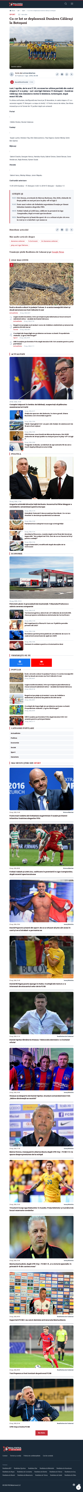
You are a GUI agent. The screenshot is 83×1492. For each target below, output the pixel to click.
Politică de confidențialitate (32, 1456)
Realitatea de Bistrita (40, 1472)
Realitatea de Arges (9, 1472)
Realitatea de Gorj (70, 1472)
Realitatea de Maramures (25, 1475)
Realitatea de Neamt (9, 1475)
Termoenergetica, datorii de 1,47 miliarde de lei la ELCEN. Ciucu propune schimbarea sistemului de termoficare (48, 614)
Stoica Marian (68, 812)
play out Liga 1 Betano (19, 245)
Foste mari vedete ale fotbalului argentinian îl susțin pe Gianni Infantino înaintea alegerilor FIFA (42, 205)
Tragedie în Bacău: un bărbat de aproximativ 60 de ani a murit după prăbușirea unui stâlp (48, 446)
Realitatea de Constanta (24, 1472)
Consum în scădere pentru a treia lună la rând (44, 644)
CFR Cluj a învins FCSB (20, 1427)
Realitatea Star (32, 1468)
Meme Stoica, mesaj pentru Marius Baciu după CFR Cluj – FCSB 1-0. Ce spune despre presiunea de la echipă (41, 1153)
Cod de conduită (48, 1456)
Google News (58, 252)
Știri (19, 10)
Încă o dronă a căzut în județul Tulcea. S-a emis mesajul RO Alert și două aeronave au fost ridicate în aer (40, 308)
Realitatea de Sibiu (70, 1475)
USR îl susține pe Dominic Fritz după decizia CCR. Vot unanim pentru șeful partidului (46, 718)
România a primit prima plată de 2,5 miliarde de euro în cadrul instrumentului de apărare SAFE (47, 635)
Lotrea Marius (28, 73)
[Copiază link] (57, 74)
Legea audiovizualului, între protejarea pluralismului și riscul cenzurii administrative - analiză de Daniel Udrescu (42, 318)
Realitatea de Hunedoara (64, 1468)
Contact (5, 1456)
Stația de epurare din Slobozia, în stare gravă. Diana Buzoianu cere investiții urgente (46, 414)
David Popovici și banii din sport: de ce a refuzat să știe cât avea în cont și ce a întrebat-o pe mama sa (43, 218)
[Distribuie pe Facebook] (62, 74)
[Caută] (66, 4)
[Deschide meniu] (72, 4)
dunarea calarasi (18, 241)
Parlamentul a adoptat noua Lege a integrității (44, 524)
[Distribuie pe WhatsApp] (67, 74)
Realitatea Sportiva (20, 1468)
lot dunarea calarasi (49, 241)
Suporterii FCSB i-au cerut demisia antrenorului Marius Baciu (38, 1320)
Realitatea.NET (7, 1468)
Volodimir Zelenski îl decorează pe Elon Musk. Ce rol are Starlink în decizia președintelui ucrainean (47, 514)
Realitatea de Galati (56, 1475)
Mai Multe (41, 1433)
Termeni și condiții (15, 1456)
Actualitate (14, 313)
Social (15, 329)
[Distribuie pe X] (71, 74)
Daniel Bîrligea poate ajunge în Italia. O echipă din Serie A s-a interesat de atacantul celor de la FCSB (38, 985)
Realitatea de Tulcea (41, 1475)
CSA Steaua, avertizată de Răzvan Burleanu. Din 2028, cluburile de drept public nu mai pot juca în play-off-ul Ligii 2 (44, 199)
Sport (23, 10)
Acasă (13, 10)
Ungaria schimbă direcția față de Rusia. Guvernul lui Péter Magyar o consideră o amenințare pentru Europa (41, 505)
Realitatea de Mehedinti (47, 1468)
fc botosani (33, 241)
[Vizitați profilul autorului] (12, 74)
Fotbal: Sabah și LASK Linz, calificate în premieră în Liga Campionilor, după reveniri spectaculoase (40, 212)
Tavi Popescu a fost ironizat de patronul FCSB (30, 1373)
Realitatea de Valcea (56, 1472)
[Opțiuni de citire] (78, 1487)
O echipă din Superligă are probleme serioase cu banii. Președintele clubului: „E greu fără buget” (47, 707)
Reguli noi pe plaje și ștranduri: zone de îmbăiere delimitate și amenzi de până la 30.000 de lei (45, 696)
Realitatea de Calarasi (65, 1036)
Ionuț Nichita (68, 924)
